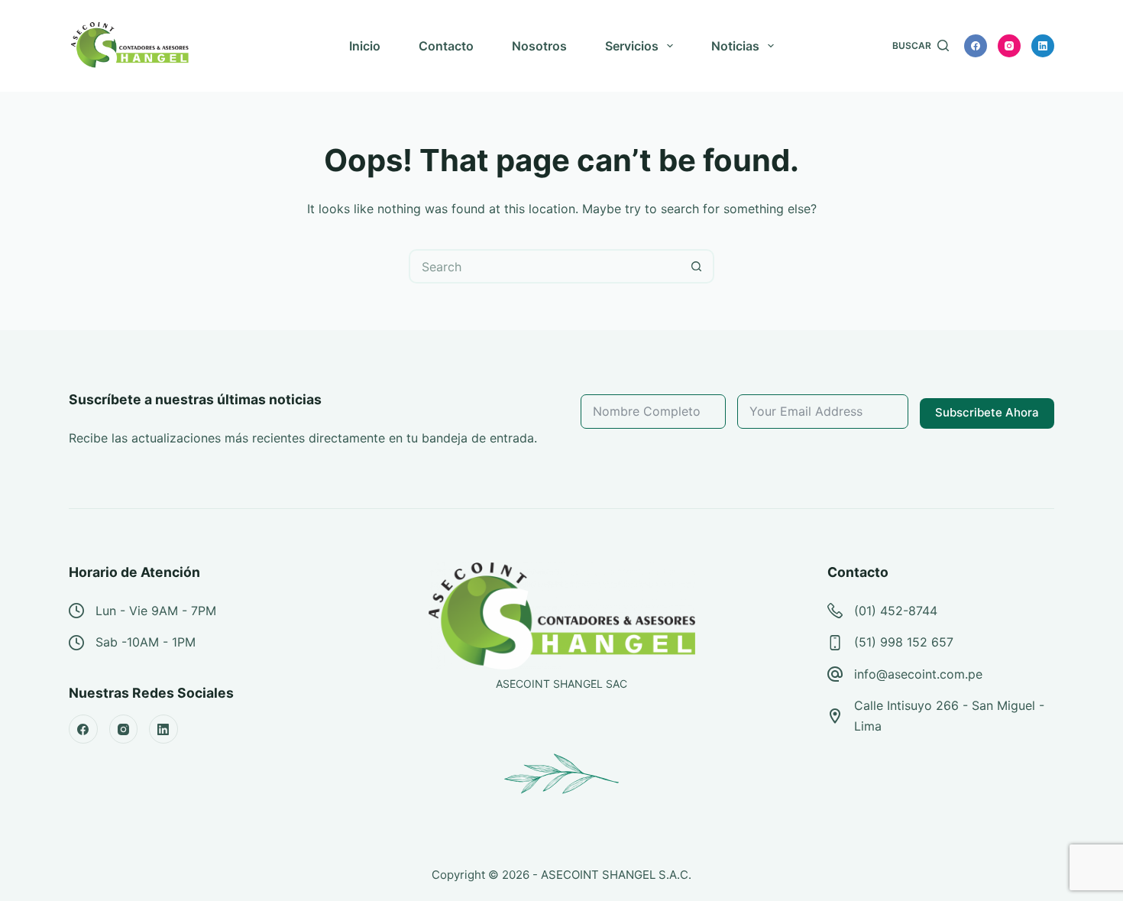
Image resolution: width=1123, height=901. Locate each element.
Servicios (632, 45)
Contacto (446, 45)
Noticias (735, 45)
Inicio (364, 45)
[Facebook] (975, 45)
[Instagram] (1009, 45)
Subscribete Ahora (987, 412)
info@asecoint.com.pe (918, 674)
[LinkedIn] (1042, 45)
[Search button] (697, 266)
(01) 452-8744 (895, 610)
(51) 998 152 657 (903, 642)
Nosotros (539, 45)
